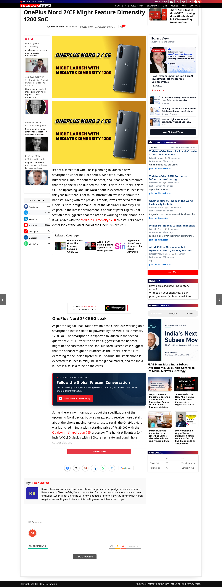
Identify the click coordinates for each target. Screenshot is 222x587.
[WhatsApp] (103, 468)
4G (183, 458)
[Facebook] (67, 468)
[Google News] (126, 468)
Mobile (174, 5)
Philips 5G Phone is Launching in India (172, 225)
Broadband (153, 5)
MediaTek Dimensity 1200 (98, 220)
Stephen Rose (32, 155)
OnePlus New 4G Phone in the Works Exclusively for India (171, 202)
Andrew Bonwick (34, 77)
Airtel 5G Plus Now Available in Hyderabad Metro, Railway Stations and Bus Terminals (170, 249)
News (118, 5)
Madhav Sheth (33, 122)
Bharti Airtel (155, 463)
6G (151, 458)
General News (188, 467)
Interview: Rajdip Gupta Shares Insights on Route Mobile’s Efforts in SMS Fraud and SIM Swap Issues (185, 437)
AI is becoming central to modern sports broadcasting (36, 53)
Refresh (154, 147)
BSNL (168, 463)
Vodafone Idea (188, 463)
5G (167, 458)
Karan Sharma (56, 26)
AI (125, 5)
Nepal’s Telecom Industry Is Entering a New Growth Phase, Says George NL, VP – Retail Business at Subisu (159, 400)
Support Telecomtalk (33, 1)
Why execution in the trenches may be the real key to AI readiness (36, 165)
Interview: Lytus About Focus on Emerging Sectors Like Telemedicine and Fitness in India (159, 435)
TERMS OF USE (177, 584)
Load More (173, 272)
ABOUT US (141, 584)
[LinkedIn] (94, 468)
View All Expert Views (173, 132)
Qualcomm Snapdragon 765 (71, 432)
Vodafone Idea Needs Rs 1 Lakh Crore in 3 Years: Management (173, 153)
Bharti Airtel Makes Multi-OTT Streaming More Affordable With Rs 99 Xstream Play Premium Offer (182, 16)
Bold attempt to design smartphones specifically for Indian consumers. (36, 132)
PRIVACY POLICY (194, 584)
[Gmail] (85, 468)
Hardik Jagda (32, 43)
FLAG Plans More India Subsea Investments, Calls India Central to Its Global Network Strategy (171, 368)
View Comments (84, 557)
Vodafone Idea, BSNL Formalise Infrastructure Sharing (168, 178)
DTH (165, 5)
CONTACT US (196, 5)
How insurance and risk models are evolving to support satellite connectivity (35, 93)
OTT (184, 5)
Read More (99, 451)
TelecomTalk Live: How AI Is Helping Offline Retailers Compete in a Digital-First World (184, 399)
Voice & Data (136, 5)
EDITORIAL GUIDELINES (158, 584)
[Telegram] (112, 468)
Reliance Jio (155, 467)
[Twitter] (76, 468)
